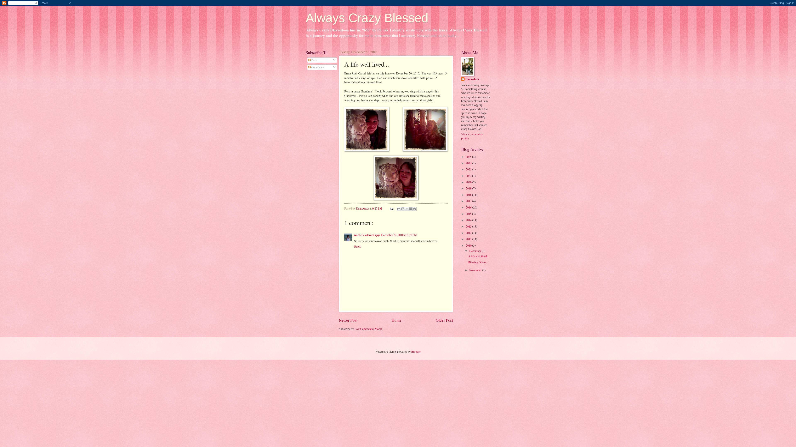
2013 (469, 226)
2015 (469, 214)
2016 (469, 207)
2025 (469, 157)
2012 (469, 233)
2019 (469, 188)
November (475, 270)
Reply (357, 246)
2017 (469, 201)
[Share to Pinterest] (415, 209)
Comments (317, 67)
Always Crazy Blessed (367, 18)
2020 (469, 182)
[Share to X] (407, 209)
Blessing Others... (478, 262)
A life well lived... (478, 256)
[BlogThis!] (403, 209)
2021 (469, 176)
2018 (469, 195)
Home (397, 320)
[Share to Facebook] (411, 209)
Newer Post (348, 320)
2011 (469, 239)
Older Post (444, 320)
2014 (469, 220)
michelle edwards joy (367, 235)
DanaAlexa (472, 79)
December (475, 251)
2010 (469, 245)
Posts (314, 60)
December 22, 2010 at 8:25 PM (399, 235)
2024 (469, 163)
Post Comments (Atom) (368, 329)
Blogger (415, 352)
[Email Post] (391, 208)
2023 (469, 169)
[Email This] (399, 209)
